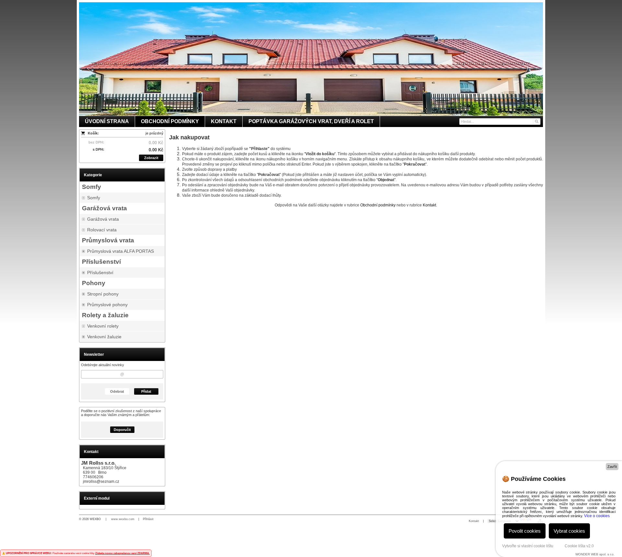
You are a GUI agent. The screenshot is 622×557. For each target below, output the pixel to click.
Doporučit (122, 430)
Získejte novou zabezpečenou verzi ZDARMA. (122, 553)
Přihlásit (148, 519)
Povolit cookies (525, 531)
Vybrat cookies (569, 531)
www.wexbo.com (122, 519)
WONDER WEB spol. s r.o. (595, 554)
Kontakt (474, 521)
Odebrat (117, 391)
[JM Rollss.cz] (311, 59)
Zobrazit (151, 158)
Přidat (146, 391)
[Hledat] (536, 121)
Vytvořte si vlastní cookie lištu (527, 546)
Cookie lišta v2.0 (579, 546)
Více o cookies (597, 516)
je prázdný (154, 133)
